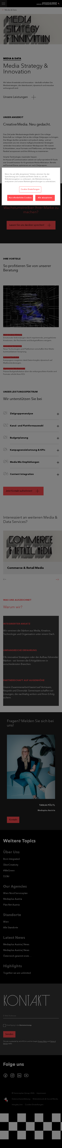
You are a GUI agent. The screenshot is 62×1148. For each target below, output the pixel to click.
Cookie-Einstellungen (30, 189)
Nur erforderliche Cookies (20, 198)
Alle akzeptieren (45, 198)
